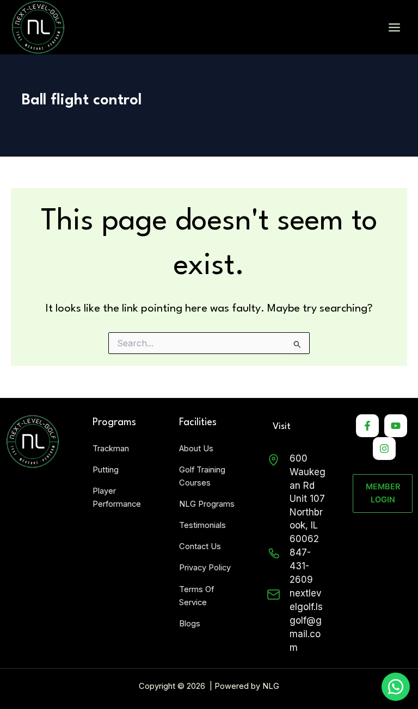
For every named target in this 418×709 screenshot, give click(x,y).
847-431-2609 (301, 566)
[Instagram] (384, 448)
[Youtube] (395, 425)
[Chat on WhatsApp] (396, 687)
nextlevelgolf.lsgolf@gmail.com (306, 620)
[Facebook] (367, 425)
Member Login (383, 493)
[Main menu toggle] (394, 27)
